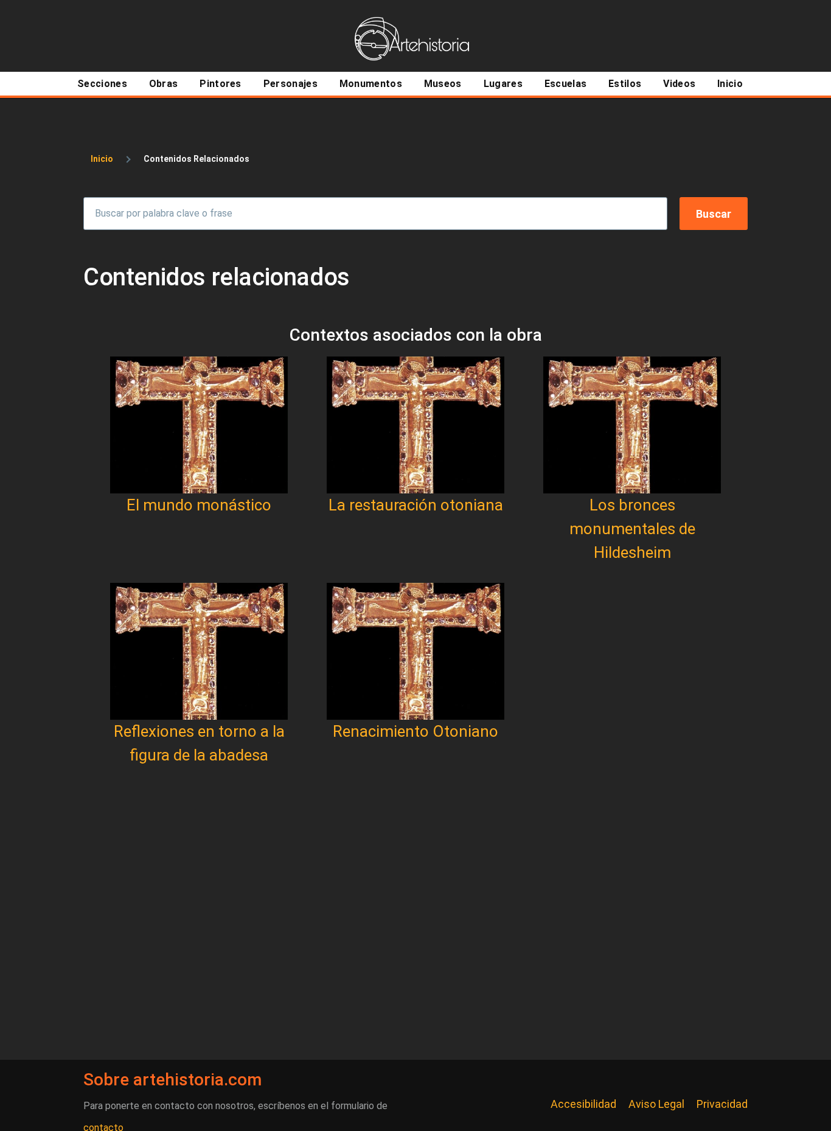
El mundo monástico (199, 505)
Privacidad (722, 1104)
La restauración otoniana (416, 505)
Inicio (102, 159)
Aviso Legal (656, 1104)
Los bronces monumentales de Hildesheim (632, 529)
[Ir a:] (199, 425)
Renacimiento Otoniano (415, 731)
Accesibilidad (583, 1104)
